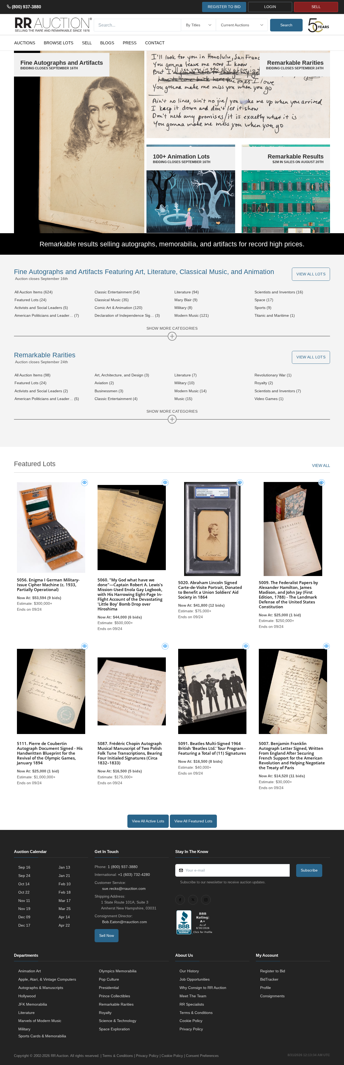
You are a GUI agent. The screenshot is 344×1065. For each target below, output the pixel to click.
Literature (26, 1012)
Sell (87, 43)
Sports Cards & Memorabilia (42, 1036)
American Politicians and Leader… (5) (47, 399)
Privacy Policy (191, 1029)
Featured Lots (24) (30, 300)
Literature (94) (186, 292)
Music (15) (183, 399)
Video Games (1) (269, 399)
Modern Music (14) (190, 391)
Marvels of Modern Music (39, 1021)
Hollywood (27, 996)
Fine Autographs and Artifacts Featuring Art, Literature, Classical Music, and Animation (144, 271)
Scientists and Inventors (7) (278, 391)
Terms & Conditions (196, 1012)
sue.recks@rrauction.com (124, 888)
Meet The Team (193, 996)
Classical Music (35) (112, 300)
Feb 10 (65, 884)
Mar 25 (65, 908)
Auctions (24, 43)
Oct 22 (24, 892)
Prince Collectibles (114, 996)
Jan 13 (64, 867)
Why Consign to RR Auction (203, 987)
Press (130, 43)
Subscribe (309, 870)
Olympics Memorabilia (118, 971)
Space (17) (264, 300)
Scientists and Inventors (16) (279, 292)
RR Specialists (192, 1004)
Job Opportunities (195, 979)
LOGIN (270, 7)
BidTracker (269, 979)
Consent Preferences (202, 1056)
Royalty (105, 1012)
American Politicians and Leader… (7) (47, 315)
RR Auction (59, 1056)
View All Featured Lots (193, 821)
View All (321, 465)
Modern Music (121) (191, 315)
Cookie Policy (191, 1021)
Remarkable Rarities (45, 355)
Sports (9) (263, 307)
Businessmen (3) (109, 391)
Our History (189, 971)
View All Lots (310, 274)
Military (24, 1029)
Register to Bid (272, 971)
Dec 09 (24, 917)
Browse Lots (58, 43)
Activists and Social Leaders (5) (41, 307)
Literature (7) (185, 375)
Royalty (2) (264, 383)
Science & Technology (117, 1021)
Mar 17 (65, 900)
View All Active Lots (148, 821)
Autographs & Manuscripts (40, 987)
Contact (154, 43)
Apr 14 (64, 917)
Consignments (272, 996)
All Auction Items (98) (33, 375)
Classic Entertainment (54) (117, 292)
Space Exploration (114, 1029)
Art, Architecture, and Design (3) (122, 375)
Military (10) (184, 383)
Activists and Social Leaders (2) (41, 391)
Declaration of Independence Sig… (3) (127, 315)
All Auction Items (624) (34, 292)
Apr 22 (64, 925)
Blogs (107, 43)
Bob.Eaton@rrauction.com (124, 922)
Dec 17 (24, 925)
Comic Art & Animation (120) (118, 307)
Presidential (109, 987)
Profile (265, 987)
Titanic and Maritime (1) (275, 315)
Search (286, 25)
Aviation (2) (104, 383)
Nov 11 (24, 900)
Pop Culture (109, 979)
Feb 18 (65, 892)
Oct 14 (24, 884)
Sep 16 (24, 867)
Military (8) (183, 307)
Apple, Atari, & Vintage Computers (47, 979)
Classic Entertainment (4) (116, 399)
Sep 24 (24, 875)
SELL (316, 7)
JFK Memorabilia (32, 1004)
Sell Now (106, 935)
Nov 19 (24, 908)
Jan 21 (64, 875)
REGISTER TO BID (224, 7)
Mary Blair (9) (186, 300)
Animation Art (29, 971)
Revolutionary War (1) (273, 375)
